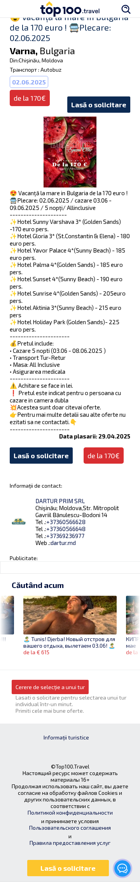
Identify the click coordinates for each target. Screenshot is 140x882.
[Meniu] (13, 8)
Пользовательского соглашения (70, 827)
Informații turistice (66, 737)
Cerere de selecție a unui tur (50, 687)
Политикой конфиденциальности (70, 812)
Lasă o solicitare (98, 104)
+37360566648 (66, 528)
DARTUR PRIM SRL (60, 500)
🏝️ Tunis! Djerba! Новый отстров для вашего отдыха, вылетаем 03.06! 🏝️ (69, 642)
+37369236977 (65, 535)
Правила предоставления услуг (70, 842)
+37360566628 (66, 521)
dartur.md (63, 542)
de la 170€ (104, 455)
